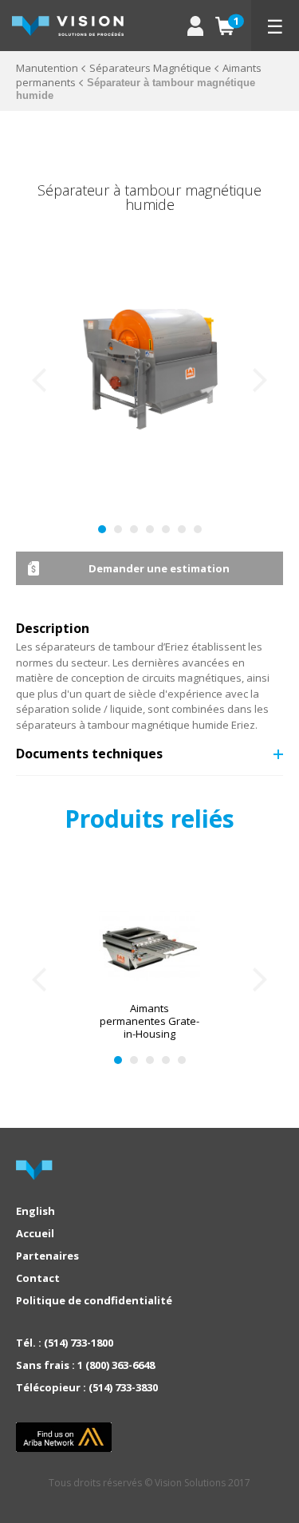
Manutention (47, 68)
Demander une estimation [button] (159, 568)
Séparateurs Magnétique (150, 68)
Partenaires (47, 1255)
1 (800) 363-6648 (116, 1365)
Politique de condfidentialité (94, 1300)
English (35, 1211)
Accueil (35, 1233)
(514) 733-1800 (78, 1342)
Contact (38, 1278)
